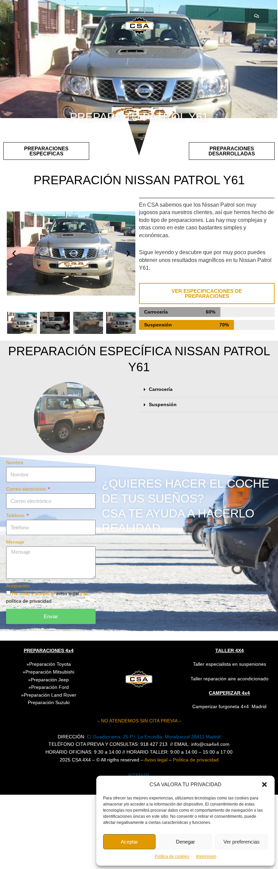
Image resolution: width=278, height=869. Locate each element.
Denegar (185, 842)
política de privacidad (29, 601)
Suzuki (49, 702)
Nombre (14, 462)
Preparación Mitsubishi (49, 672)
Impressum (206, 856)
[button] (264, 784)
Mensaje (15, 542)
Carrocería (161, 389)
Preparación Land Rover (50, 695)
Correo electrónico (26, 489)
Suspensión (163, 404)
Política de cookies (172, 856)
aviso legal (68, 593)
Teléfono (16, 515)
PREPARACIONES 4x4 (49, 650)
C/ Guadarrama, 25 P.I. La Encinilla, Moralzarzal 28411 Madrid (154, 736)
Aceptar (129, 842)
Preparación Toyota (50, 664)
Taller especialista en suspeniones (229, 664)
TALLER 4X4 (229, 650)
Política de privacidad (196, 759)
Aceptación (18, 585)
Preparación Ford (50, 687)
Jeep (63, 679)
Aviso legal (155, 759)
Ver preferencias (241, 842)
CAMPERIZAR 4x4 (229, 693)
